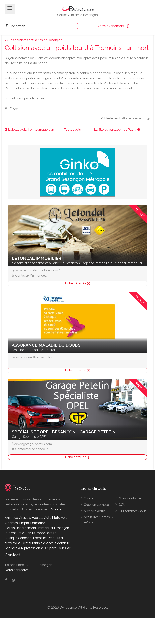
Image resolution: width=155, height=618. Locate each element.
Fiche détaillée (76, 283)
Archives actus (95, 511)
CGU (122, 505)
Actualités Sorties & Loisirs (98, 519)
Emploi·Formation (32, 523)
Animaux (11, 518)
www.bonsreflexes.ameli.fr (33, 357)
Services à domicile (55, 543)
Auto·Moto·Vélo (55, 518)
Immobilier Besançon (53, 528)
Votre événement (111, 26)
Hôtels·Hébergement (20, 528)
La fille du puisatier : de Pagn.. (115, 129)
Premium (39, 538)
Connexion (17, 26)
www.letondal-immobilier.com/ (37, 270)
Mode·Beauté (46, 533)
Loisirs (30, 533)
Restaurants (31, 543)
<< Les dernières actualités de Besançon (33, 40)
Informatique (14, 533)
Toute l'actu (72, 129)
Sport (51, 548)
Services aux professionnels (25, 548)
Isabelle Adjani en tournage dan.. (31, 129)
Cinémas (11, 523)
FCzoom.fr (56, 509)
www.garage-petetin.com (33, 444)
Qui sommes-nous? (133, 511)
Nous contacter (130, 498)
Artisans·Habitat (31, 518)
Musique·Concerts (18, 538)
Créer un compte (96, 505)
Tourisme (64, 548)
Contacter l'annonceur (31, 275)
